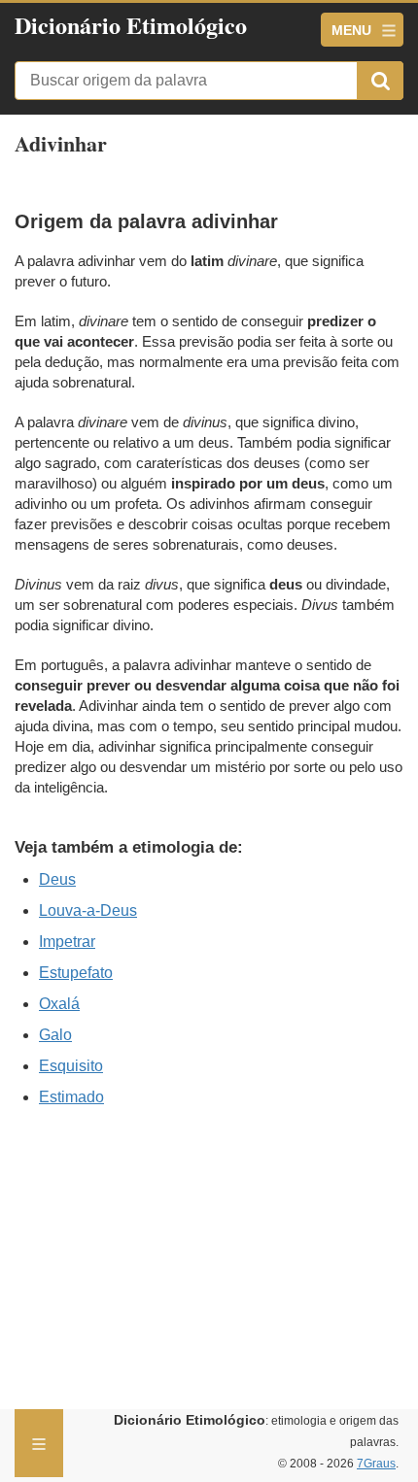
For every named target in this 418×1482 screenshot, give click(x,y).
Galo (55, 1035)
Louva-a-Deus (88, 910)
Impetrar (67, 941)
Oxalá (59, 1003)
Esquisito (71, 1066)
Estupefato (76, 972)
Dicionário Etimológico (131, 25)
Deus (57, 879)
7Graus (376, 1463)
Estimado (71, 1097)
